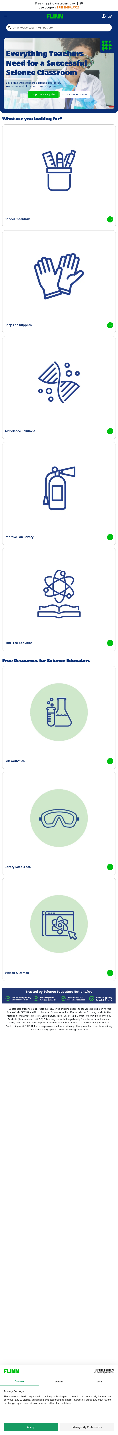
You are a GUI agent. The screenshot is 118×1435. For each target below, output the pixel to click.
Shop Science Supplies (43, 94)
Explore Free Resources (75, 94)
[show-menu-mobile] (6, 16)
